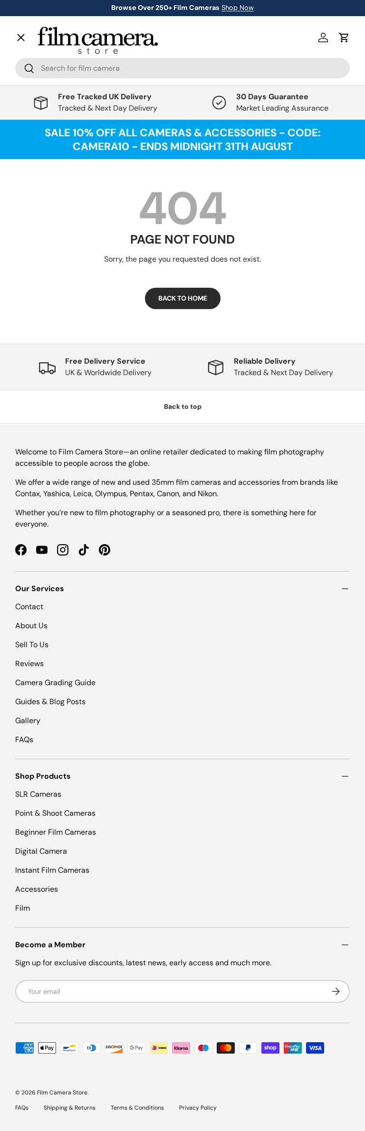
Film (22, 908)
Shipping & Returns (70, 1108)
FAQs (24, 740)
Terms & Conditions (137, 1108)
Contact (37, 284)
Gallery (35, 305)
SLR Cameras (38, 794)
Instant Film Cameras (52, 870)
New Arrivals (46, 64)
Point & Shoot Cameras (55, 813)
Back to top (183, 406)
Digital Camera (41, 851)
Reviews (29, 664)
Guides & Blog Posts (50, 702)
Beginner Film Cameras (55, 832)
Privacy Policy (198, 1108)
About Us (31, 626)
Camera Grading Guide (55, 683)
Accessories (36, 889)
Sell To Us (31, 645)
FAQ (30, 325)
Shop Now (237, 7)
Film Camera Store (62, 1092)
